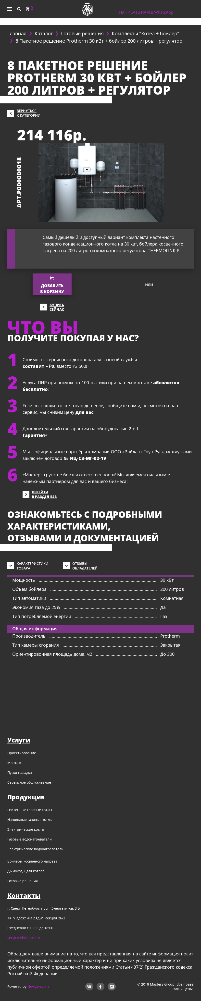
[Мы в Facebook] (100, 986)
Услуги (18, 740)
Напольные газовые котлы (29, 819)
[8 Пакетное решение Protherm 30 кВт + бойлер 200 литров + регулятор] (101, 182)
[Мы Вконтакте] (89, 986)
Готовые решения (82, 33)
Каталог (44, 33)
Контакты (23, 895)
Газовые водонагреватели (29, 839)
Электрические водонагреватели (35, 849)
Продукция (26, 797)
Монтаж (14, 762)
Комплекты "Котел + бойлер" (145, 33)
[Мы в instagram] (112, 986)
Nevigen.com (38, 986)
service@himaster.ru (24, 937)
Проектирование (21, 753)
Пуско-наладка (19, 772)
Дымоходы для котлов (25, 871)
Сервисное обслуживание (29, 782)
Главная (16, 33)
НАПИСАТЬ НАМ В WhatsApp (146, 12)
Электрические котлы (25, 829)
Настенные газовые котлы (29, 809)
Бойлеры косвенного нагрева (32, 861)
